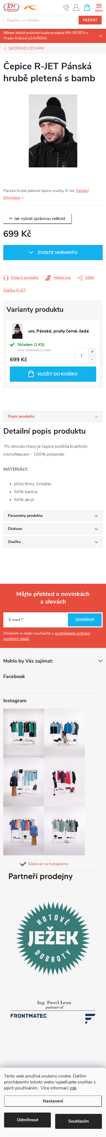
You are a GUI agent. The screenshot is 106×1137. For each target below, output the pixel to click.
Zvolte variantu (57, 253)
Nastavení (53, 1101)
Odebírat (85, 619)
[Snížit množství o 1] (92, 359)
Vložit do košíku (57, 374)
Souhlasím (78, 1121)
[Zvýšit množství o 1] (92, 352)
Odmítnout (27, 1120)
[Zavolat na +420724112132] (66, 7)
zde (73, 1088)
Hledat (90, 20)
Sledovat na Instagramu (48, 863)
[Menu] (99, 7)
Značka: (14, 290)
